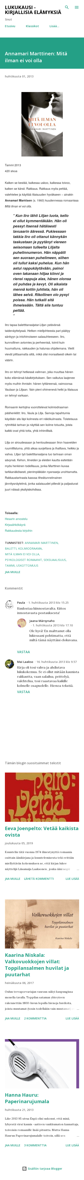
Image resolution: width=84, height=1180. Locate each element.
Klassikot (32, 26)
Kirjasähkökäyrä (15, 525)
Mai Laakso (25, 662)
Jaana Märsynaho (42, 621)
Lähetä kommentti (39, 879)
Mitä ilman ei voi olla (22, 554)
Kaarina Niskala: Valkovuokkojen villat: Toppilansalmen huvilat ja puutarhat (37, 965)
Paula (21, 602)
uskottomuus (27, 565)
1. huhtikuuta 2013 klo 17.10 (53, 625)
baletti (11, 548)
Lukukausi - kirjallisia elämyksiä (33, 9)
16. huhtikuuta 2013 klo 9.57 (56, 662)
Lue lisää (72, 879)
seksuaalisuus (55, 560)
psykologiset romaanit (23, 560)
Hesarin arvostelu (16, 519)
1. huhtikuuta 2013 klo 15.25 (48, 602)
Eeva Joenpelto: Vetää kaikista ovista (41, 831)
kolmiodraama (30, 548)
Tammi (10, 565)
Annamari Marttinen (41, 543)
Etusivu (10, 26)
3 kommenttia (35, 1145)
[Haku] (66, 7)
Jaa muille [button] (12, 572)
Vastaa (23, 652)
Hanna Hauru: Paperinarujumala (27, 1098)
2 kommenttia (35, 1018)
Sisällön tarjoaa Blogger (44, 1168)
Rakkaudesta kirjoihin (18, 530)
